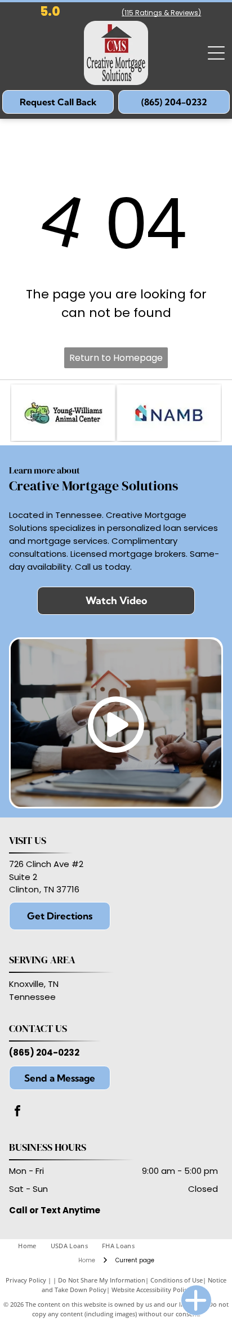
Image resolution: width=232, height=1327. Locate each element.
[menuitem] (34, 1246)
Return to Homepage (116, 357)
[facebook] (17, 1112)
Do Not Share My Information (101, 1280)
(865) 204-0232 (44, 1052)
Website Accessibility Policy (150, 1289)
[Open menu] (216, 52)
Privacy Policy (26, 1280)
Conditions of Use (176, 1280)
